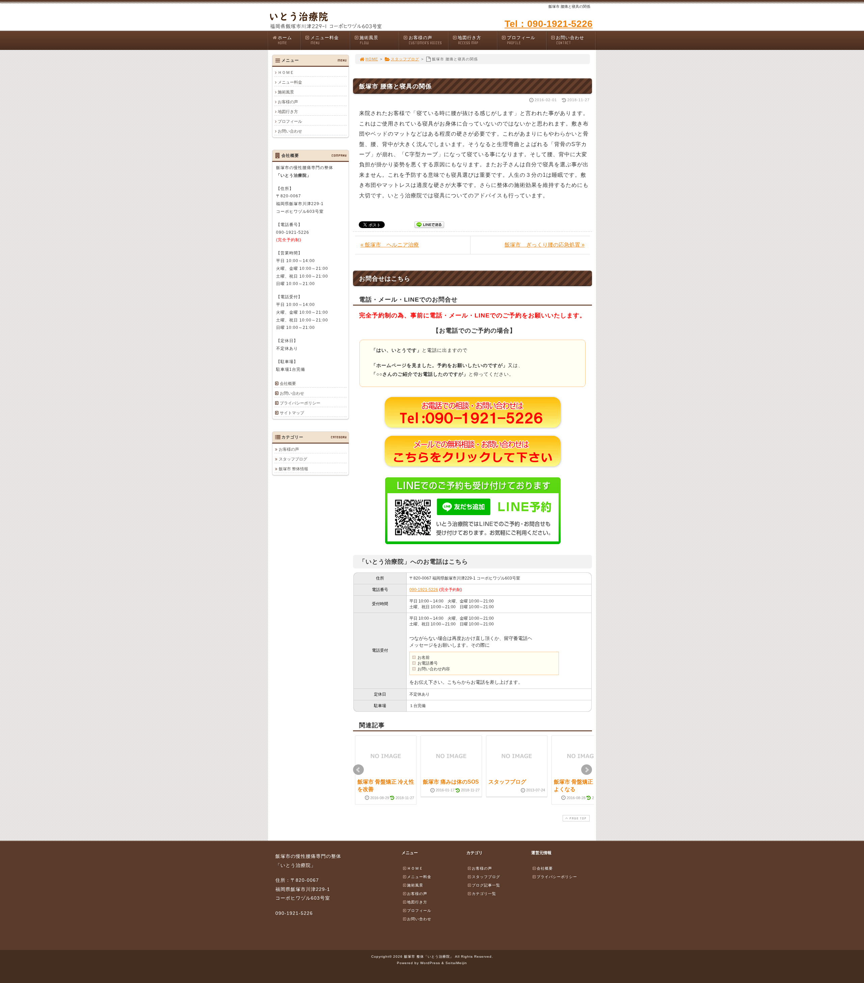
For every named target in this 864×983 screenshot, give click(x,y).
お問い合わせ (570, 40)
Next (586, 769)
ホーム (285, 40)
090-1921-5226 (423, 589)
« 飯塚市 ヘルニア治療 (389, 245)
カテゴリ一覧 (484, 894)
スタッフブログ (405, 59)
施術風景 (368, 40)
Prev (358, 769)
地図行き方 (469, 40)
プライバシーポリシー (300, 403)
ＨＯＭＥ (286, 72)
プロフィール (521, 40)
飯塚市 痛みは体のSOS (451, 782)
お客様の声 (425, 40)
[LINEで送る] (429, 224)
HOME (372, 59)
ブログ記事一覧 (486, 885)
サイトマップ (292, 413)
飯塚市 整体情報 (293, 469)
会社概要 (288, 383)
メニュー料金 (324, 40)
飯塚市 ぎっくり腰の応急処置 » (545, 245)
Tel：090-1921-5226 (549, 24)
